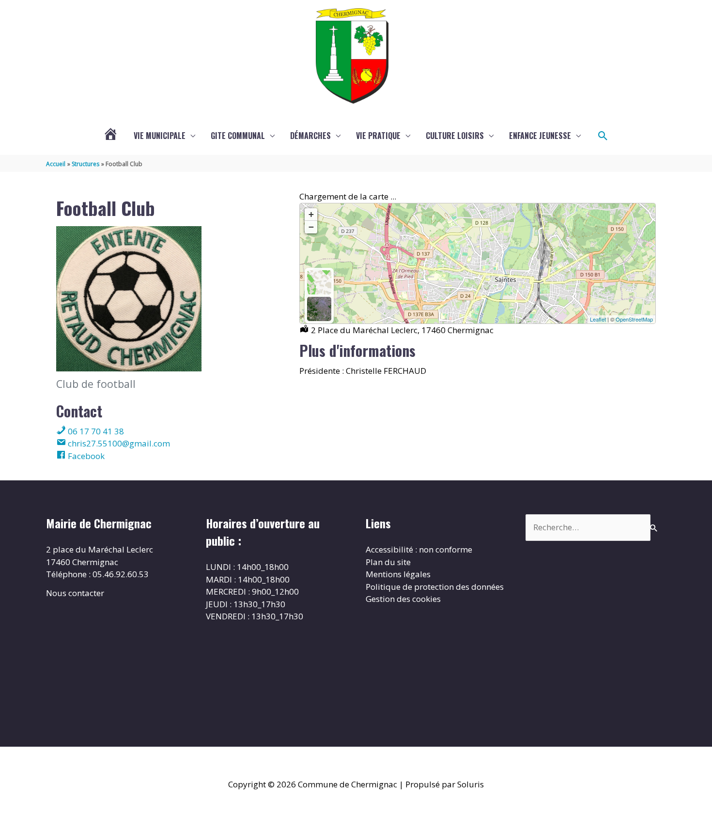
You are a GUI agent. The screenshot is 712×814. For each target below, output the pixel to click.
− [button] (311, 227)
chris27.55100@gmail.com (118, 443)
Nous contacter (75, 593)
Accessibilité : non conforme (419, 549)
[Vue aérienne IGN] (319, 309)
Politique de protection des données (435, 586)
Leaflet (598, 319)
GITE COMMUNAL (238, 135)
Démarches (310, 135)
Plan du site (388, 562)
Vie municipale (160, 135)
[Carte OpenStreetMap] (319, 282)
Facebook (85, 455)
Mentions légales (398, 574)
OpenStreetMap (634, 319)
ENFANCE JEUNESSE (540, 135)
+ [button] (311, 214)
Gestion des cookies (403, 598)
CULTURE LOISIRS (455, 135)
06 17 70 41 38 (95, 431)
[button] (603, 136)
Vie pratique (378, 135)
